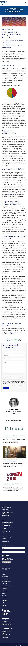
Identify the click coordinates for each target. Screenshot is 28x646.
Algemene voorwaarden (21, 644)
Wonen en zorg (5, 529)
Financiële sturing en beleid (7, 522)
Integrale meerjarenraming (7, 512)
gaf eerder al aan (9, 194)
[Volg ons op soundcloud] (9, 569)
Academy (5, 590)
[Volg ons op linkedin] (3, 569)
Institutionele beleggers (8, 559)
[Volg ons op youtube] (6, 569)
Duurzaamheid (16, 45)
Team (4, 593)
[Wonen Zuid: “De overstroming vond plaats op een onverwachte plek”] (14, 476)
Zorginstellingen (6, 556)
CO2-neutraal (10, 45)
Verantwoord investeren (6, 47)
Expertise (5, 574)
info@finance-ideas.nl (6, 624)
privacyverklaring (6, 382)
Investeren (4, 528)
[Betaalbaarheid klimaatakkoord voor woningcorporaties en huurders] (14, 21)
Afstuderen (5, 600)
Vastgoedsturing (5, 515)
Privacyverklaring (17, 645)
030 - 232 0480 (9, 622)
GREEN (3, 636)
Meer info (14, 413)
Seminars (5, 588)
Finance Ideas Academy (6, 631)
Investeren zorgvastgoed (7, 516)
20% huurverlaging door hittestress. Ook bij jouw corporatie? (13, 461)
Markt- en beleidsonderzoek (7, 533)
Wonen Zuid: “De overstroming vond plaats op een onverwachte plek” (12, 484)
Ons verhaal (5, 583)
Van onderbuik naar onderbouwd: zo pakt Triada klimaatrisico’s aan (14, 437)
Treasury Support (5, 509)
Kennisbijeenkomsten (7, 586)
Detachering (5, 576)
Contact (4, 605)
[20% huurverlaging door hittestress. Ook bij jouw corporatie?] (14, 452)
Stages (4, 602)
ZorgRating (4, 633)
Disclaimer (11, 645)
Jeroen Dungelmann (18, 40)
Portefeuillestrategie (6, 525)
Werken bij (5, 595)
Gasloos (21, 45)
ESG (2, 540)
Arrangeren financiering (6, 507)
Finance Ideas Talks (6, 630)
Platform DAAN (5, 637)
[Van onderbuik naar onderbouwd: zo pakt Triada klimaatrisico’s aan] (14, 428)
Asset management (6, 523)
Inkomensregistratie (6, 531)
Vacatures (5, 598)
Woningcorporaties (9, 44)
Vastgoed (4, 538)
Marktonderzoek (5, 541)
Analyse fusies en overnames (8, 513)
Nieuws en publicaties (7, 581)
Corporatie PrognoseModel (7, 526)
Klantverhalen (6, 578)
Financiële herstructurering (7, 510)
